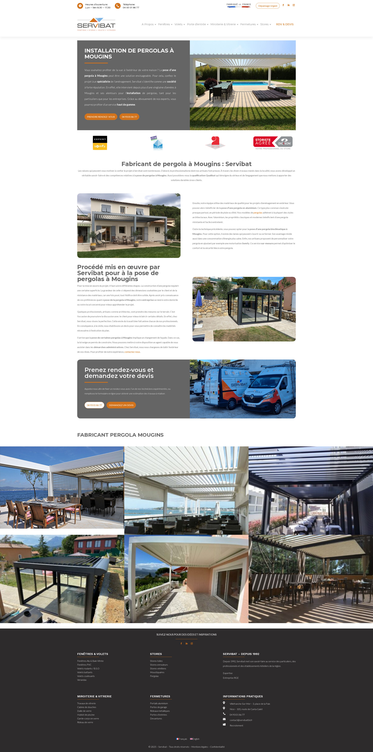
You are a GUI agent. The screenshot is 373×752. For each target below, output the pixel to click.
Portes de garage (158, 707)
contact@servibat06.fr (241, 720)
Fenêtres (164, 24)
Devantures (156, 718)
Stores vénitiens (158, 668)
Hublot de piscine (86, 714)
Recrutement (236, 725)
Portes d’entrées (158, 714)
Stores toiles (156, 660)
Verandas (82, 679)
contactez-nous (132, 351)
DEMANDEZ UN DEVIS (121, 405)
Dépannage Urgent (267, 5)
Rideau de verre (85, 722)
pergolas (258, 212)
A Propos (148, 24)
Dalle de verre (84, 710)
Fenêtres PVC (84, 664)
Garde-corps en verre (88, 718)
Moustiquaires (157, 672)
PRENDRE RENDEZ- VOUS (101, 116)
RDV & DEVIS (285, 24)
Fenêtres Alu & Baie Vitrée (90, 660)
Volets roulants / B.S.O (88, 668)
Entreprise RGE (231, 677)
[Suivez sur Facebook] (283, 5)
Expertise (228, 673)
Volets (178, 24)
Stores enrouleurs (159, 664)
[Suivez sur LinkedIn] (288, 5)
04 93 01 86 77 (131, 7)
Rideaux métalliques (160, 710)
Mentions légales (199, 746)
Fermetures (248, 24)
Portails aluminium (159, 703)
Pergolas (154, 676)
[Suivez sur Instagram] (294, 5)
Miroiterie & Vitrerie (223, 24)
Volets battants (84, 672)
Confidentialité (217, 746)
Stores (264, 24)
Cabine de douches (86, 707)
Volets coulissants (86, 676)
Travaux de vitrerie (86, 703)
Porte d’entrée (196, 24)
